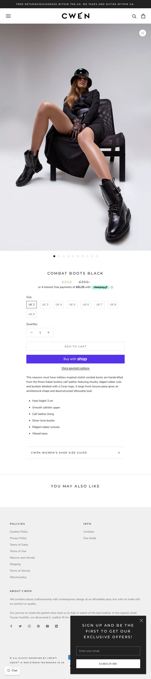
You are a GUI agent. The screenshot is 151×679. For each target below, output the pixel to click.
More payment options (75, 368)
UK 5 (72, 304)
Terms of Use (18, 551)
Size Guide (89, 538)
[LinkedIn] (56, 626)
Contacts (88, 532)
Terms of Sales (19, 545)
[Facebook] (11, 626)
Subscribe (108, 663)
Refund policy (18, 577)
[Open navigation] (8, 16)
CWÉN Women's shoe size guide (59, 452)
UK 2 (32, 304)
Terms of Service (20, 571)
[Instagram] (29, 626)
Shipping (15, 564)
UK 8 (113, 304)
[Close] (141, 620)
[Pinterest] (38, 626)
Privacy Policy (18, 538)
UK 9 (32, 314)
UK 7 (99, 304)
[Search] (134, 16)
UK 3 (45, 304)
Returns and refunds (22, 558)
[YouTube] (47, 626)
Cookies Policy (19, 532)
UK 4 (59, 304)
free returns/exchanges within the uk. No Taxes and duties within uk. (75, 4)
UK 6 (86, 304)
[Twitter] (20, 626)
